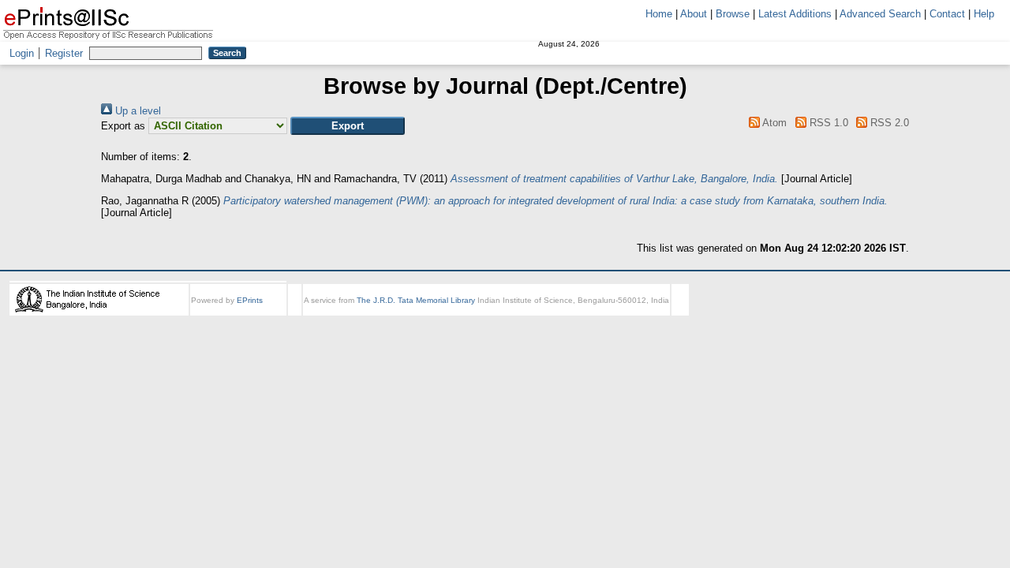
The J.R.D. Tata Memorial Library (416, 300)
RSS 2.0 (888, 123)
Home (658, 14)
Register (64, 53)
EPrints (250, 300)
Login (21, 53)
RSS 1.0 (826, 123)
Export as (123, 126)
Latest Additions (795, 14)
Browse (733, 14)
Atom (773, 123)
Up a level (136, 111)
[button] (347, 126)
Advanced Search (880, 14)
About (693, 14)
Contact (947, 14)
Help (984, 14)
